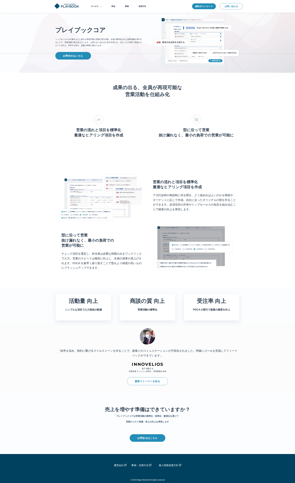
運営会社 (119, 465)
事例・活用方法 (140, 465)
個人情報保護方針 (169, 465)
